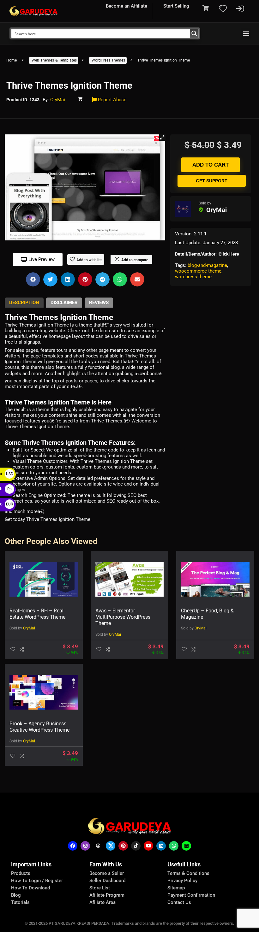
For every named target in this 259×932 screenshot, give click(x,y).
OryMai (57, 100)
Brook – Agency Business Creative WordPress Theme (39, 727)
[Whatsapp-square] (186, 846)
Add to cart (210, 165)
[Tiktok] (136, 846)
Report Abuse (111, 100)
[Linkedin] (161, 846)
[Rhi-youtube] (148, 846)
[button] (246, 33)
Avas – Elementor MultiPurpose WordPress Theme (122, 617)
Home (11, 60)
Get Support (211, 180)
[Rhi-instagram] (85, 846)
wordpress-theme (193, 277)
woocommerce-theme (198, 271)
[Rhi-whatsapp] (173, 846)
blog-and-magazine (207, 265)
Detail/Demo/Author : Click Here (207, 254)
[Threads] (98, 846)
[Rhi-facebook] (72, 846)
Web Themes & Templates (54, 60)
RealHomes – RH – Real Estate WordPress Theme (37, 614)
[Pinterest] (123, 846)
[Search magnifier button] (194, 33)
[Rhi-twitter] (110, 846)
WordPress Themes (108, 60)
